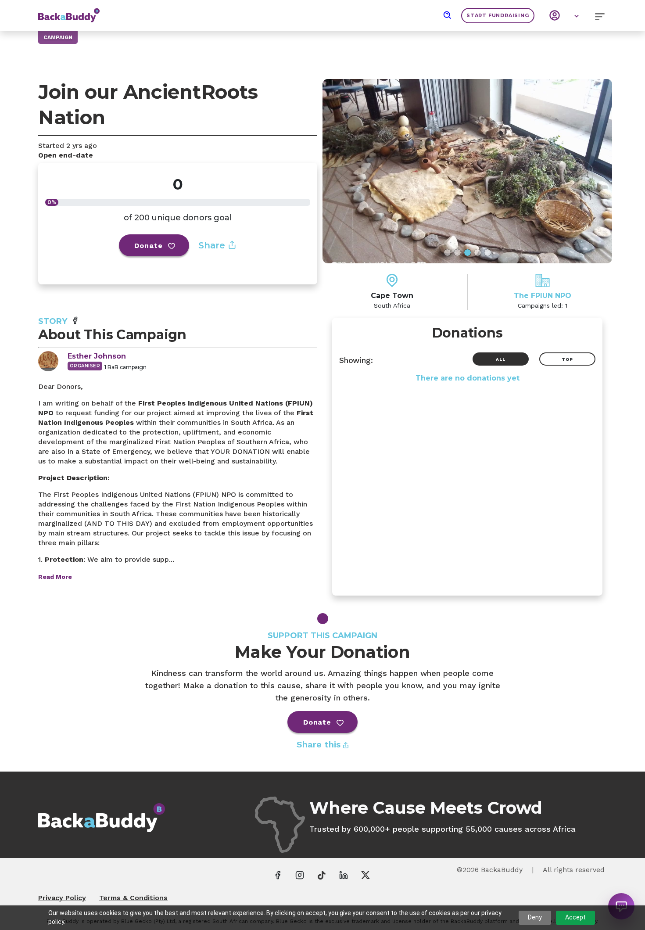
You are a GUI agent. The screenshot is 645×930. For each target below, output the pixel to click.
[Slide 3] (467, 252)
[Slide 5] (487, 252)
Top (567, 359)
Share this (320, 744)
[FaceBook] (278, 874)
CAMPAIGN (57, 37)
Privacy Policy (62, 898)
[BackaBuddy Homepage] (69, 11)
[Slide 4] (477, 252)
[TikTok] (321, 874)
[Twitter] (365, 874)
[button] (447, 15)
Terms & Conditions (133, 898)
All (500, 359)
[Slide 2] (457, 252)
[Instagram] (300, 874)
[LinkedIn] (343, 874)
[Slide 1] (447, 252)
